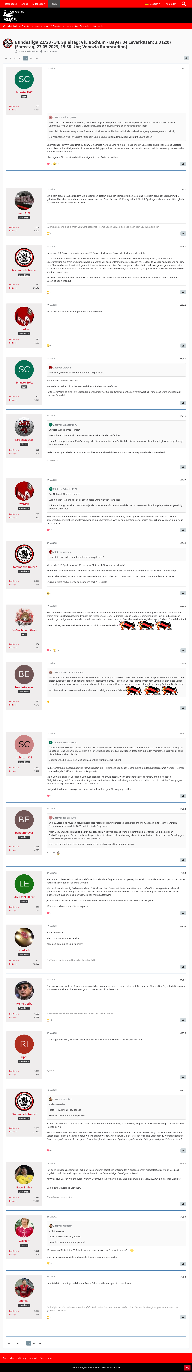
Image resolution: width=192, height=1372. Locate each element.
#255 (183, 979)
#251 (183, 733)
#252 (183, 808)
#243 (183, 246)
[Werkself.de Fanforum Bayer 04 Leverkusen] (96, 16)
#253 (183, 872)
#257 (183, 1090)
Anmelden (171, 3)
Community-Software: (96, 1367)
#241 (183, 68)
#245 (183, 358)
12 (20, 58)
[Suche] (183, 4)
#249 (183, 606)
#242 (183, 189)
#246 (183, 415)
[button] (153, 4)
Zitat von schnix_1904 (64, 117)
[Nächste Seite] (36, 58)
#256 (183, 1033)
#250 (183, 663)
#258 (183, 1163)
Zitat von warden (62, 367)
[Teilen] (186, 58)
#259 (183, 1216)
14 (31, 58)
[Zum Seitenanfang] (187, 1367)
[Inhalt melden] (183, 164)
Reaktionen (14, 106)
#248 (183, 542)
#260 (183, 1276)
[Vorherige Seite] (5, 58)
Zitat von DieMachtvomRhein (68, 672)
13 (25, 58)
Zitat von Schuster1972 (65, 424)
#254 (183, 926)
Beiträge (12, 109)
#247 (183, 479)
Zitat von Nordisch (62, 1099)
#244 (183, 305)
